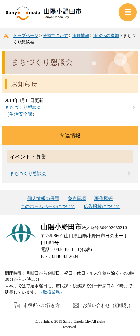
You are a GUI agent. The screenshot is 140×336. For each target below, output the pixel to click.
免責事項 (77, 198)
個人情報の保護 (43, 198)
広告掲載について (102, 206)
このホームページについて (48, 206)
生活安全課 (20, 114)
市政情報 (80, 35)
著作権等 (103, 198)
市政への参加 (106, 35)
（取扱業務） (51, 292)
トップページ (25, 35)
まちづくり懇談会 (23, 107)
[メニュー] (128, 12)
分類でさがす (55, 35)
